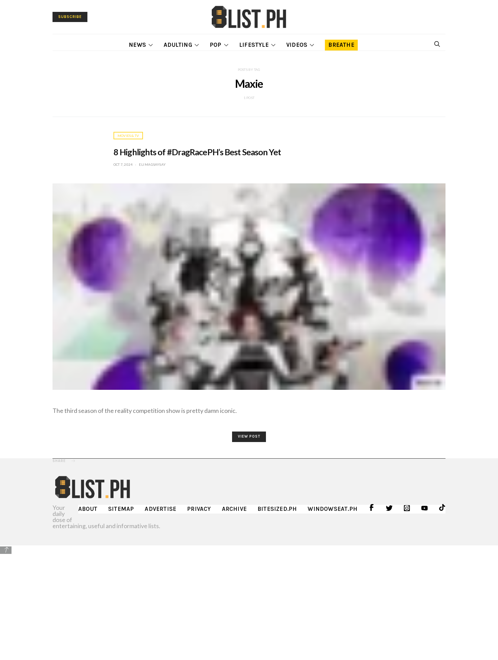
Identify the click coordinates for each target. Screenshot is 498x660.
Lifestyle (254, 44)
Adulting (178, 44)
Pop (216, 44)
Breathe (341, 44)
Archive (234, 508)
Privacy (199, 508)
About (87, 508)
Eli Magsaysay (152, 164)
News (137, 44)
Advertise (160, 508)
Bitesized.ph (277, 508)
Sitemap (121, 508)
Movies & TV (128, 136)
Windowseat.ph (332, 508)
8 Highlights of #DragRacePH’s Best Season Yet (197, 152)
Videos (296, 44)
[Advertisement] (249, 602)
